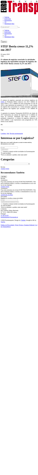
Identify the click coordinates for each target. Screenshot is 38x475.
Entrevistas (7, 32)
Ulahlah (23, 220)
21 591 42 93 (4, 215)
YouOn (3, 222)
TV (5, 35)
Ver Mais (3, 176)
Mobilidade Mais (9, 37)
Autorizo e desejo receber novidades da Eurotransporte (19, 151)
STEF (3, 102)
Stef (8, 133)
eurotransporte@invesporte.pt (9, 217)
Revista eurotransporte (16, 133)
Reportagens (8, 33)
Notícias (6, 30)
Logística (3, 41)
